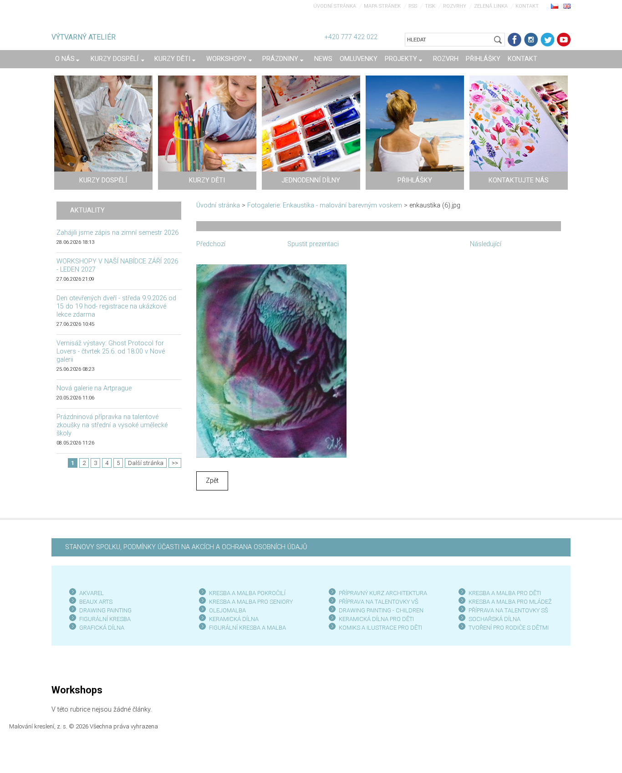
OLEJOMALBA (227, 610)
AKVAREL (91, 593)
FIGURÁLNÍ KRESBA (105, 619)
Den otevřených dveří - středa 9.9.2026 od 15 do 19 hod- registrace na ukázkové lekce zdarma (116, 306)
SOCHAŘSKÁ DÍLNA (494, 619)
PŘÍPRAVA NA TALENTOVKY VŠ (378, 601)
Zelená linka (491, 6)
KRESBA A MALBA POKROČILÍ (247, 593)
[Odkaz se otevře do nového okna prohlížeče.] (271, 360)
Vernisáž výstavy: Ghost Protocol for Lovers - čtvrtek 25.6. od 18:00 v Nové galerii (110, 351)
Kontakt (527, 6)
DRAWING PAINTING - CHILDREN (381, 610)
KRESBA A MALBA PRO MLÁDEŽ (510, 601)
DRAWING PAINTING (105, 610)
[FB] (514, 39)
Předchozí (210, 244)
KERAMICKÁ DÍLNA (234, 619)
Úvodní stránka (334, 6)
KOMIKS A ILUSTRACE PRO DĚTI (380, 627)
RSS (412, 6)
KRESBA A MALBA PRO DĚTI (505, 593)
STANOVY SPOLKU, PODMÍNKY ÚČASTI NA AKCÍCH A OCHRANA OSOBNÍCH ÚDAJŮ (186, 547)
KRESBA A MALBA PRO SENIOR (249, 601)
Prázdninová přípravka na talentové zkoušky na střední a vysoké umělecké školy (112, 425)
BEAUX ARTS (95, 601)
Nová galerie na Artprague (94, 388)
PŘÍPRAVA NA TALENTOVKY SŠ (508, 610)
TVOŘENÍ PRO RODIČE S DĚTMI (509, 627)
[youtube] (564, 39)
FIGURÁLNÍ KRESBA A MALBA (247, 627)
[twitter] (547, 39)
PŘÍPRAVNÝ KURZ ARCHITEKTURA (383, 593)
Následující (485, 244)
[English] (567, 6)
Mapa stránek (382, 6)
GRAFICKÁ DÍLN (100, 627)
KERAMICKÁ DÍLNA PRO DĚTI (376, 619)
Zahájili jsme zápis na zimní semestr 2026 (117, 233)
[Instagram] (531, 39)
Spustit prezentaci (313, 244)
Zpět (212, 481)
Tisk (430, 6)
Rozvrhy (454, 6)
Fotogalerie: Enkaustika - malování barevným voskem (324, 205)
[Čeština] (554, 6)
